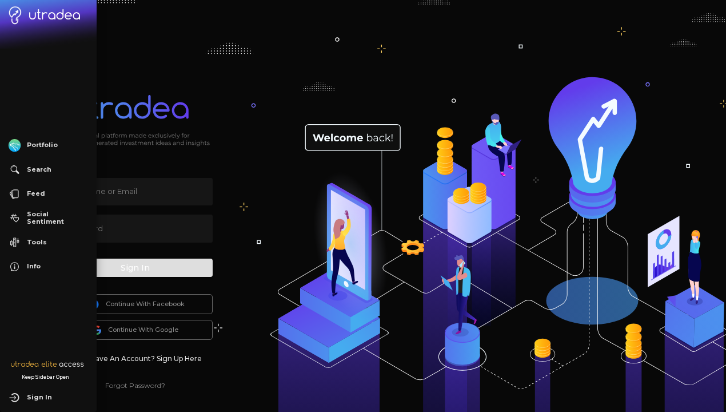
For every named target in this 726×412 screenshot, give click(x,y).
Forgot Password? (135, 385)
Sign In (135, 268)
